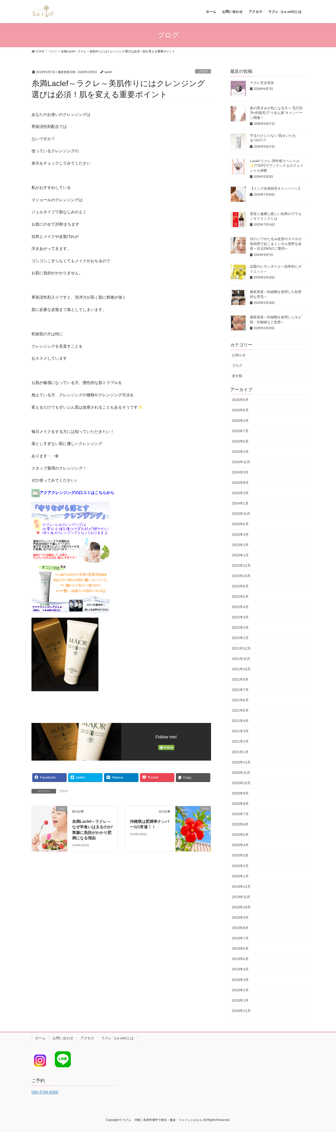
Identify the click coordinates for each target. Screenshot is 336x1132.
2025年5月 (240, 441)
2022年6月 (240, 586)
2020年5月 (240, 835)
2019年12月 (241, 886)
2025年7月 (240, 431)
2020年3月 (240, 855)
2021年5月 (240, 710)
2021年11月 (241, 659)
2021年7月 (240, 690)
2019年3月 (240, 980)
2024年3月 (240, 493)
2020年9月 (240, 793)
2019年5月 (240, 959)
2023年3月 (240, 534)
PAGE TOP (324, 1093)
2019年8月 (240, 928)
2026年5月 (240, 410)
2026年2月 (240, 421)
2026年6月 (240, 400)
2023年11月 (241, 514)
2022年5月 (240, 596)
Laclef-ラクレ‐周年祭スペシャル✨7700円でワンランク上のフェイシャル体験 (276, 165)
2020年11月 (241, 773)
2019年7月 (240, 938)
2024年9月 (240, 472)
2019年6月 (240, 948)
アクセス (87, 1038)
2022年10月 (241, 576)
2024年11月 (241, 462)
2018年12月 (241, 1011)
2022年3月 (240, 617)
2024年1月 (240, 503)
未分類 (237, 376)
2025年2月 (240, 452)
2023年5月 (240, 524)
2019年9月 (240, 917)
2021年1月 (240, 752)
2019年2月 (240, 990)
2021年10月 (241, 669)
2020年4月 (240, 845)
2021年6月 (240, 700)
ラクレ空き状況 (262, 83)
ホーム (40, 1038)
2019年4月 (240, 969)
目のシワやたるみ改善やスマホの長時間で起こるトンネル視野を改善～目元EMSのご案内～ (276, 243)
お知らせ (239, 355)
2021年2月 (240, 741)
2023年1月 (240, 555)
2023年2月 (240, 545)
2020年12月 (241, 762)
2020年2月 (240, 866)
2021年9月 (240, 679)
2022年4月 (240, 607)
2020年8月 (240, 804)
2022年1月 (240, 638)
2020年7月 (240, 814)
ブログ (203, 71)
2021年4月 (240, 721)
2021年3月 (240, 731)
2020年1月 (240, 876)
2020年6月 (240, 824)
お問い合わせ (63, 1038)
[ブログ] (49, 817)
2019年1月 (240, 1000)
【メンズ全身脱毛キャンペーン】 (276, 188)
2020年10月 (241, 783)
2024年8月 (240, 483)
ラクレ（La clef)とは (117, 1038)
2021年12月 (241, 648)
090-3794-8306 (44, 1092)
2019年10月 (241, 907)
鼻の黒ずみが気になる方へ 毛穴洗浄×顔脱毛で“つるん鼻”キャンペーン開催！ (276, 113)
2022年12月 (241, 565)
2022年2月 (240, 627)
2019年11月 (241, 897)
